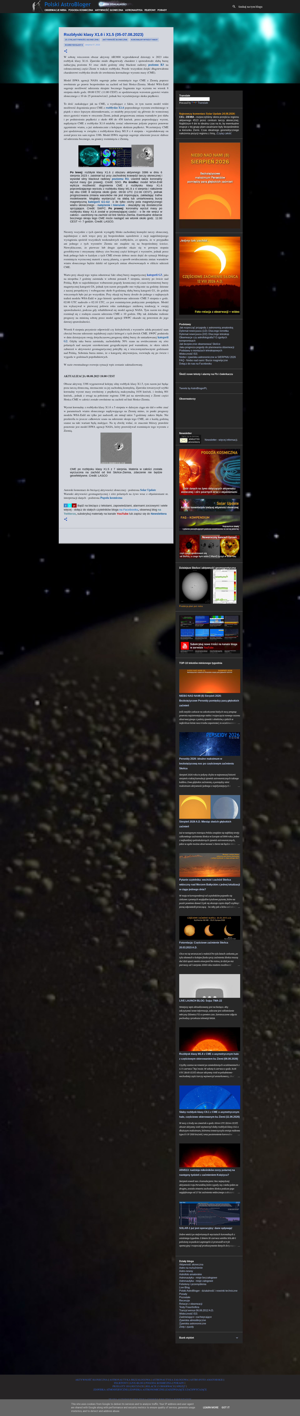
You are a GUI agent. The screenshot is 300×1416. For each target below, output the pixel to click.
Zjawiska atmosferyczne (192, 1320)
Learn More (210, 1407)
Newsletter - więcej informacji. (221, 439)
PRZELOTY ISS (121, 1386)
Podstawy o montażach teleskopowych (200, 350)
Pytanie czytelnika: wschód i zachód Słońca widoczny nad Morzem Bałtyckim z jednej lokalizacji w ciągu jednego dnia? (209, 884)
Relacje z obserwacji (190, 1304)
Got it (226, 1407)
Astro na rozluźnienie (191, 1267)
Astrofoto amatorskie (190, 1274)
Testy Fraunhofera (189, 1307)
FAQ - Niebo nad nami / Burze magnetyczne (203, 360)
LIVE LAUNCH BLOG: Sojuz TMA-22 (200, 1000)
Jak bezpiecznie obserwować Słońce (199, 344)
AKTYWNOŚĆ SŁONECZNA (91, 1379)
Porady (183, 1294)
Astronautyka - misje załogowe (196, 1281)
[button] (66, 51)
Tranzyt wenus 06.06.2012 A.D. (196, 1310)
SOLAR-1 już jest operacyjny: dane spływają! (205, 1228)
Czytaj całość (224, 133)
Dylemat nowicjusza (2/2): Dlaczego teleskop (204, 334)
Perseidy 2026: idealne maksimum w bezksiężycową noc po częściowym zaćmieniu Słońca (206, 763)
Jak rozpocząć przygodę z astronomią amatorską (206, 327)
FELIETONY (121, 1382)
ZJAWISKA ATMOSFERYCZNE (110, 1389)
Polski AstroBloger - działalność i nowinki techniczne (208, 1290)
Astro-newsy (186, 1271)
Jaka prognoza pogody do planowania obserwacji (206, 347)
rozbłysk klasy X (74, 45)
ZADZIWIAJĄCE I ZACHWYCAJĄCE (186, 1389)
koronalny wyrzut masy (144, 39)
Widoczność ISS (188, 353)
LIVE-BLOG (137, 1382)
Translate (203, 102)
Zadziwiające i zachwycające (195, 1317)
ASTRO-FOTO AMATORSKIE (206, 1379)
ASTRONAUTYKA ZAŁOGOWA (170, 1379)
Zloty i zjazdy (186, 1326)
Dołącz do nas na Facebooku (195, 363)
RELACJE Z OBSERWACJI (160, 1386)
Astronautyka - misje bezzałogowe (198, 1277)
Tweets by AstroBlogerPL (193, 388)
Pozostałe (184, 1297)
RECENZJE (138, 1386)
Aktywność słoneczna (115, 39)
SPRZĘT (181, 1386)
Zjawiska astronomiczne (192, 1323)
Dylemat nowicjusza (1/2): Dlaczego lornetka (204, 331)
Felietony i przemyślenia (192, 1284)
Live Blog (184, 1287)
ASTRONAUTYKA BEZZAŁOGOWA (130, 1379)
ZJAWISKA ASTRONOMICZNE (147, 1389)
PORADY (179, 1382)
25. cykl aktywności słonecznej (82, 39)
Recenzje (184, 1300)
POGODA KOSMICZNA (158, 1382)
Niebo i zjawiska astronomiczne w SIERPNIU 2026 (207, 357)
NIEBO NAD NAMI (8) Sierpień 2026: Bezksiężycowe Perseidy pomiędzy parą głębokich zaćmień (209, 700)
